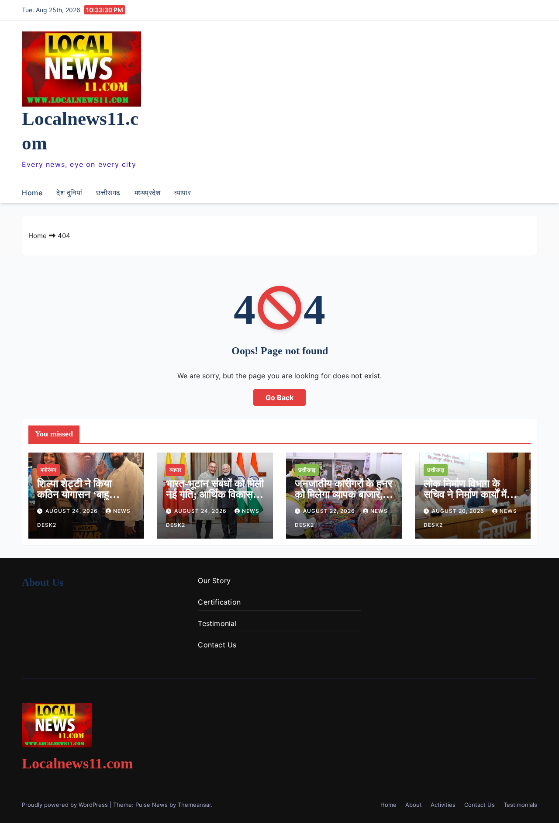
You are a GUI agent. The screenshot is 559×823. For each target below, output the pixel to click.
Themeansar (194, 804)
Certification (219, 602)
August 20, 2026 (459, 511)
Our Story (214, 580)
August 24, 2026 (72, 511)
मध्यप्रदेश (148, 192)
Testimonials (520, 804)
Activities (443, 804)
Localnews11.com (77, 763)
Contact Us (217, 644)
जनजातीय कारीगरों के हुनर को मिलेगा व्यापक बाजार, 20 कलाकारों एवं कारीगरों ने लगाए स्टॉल (343, 500)
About (413, 804)
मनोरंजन (48, 470)
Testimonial (217, 623)
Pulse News (151, 804)
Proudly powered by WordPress (66, 804)
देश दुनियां (69, 192)
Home (32, 192)
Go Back (279, 397)
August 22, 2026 (330, 511)
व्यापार (182, 192)
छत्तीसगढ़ (108, 192)
